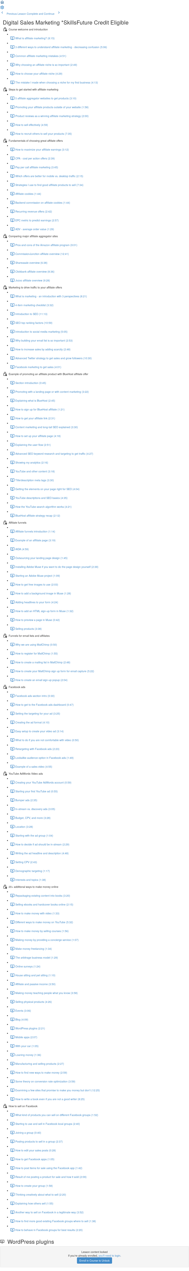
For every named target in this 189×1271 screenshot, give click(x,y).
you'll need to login (109, 1255)
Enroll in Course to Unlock (94, 1260)
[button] (2, 3)
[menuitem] (2, 8)
